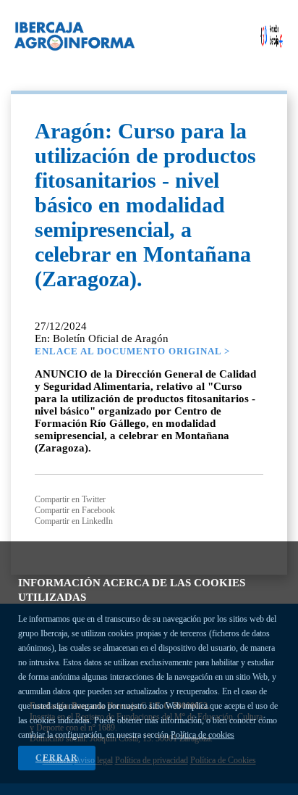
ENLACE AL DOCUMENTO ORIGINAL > (132, 351)
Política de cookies (202, 735)
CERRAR (56, 758)
